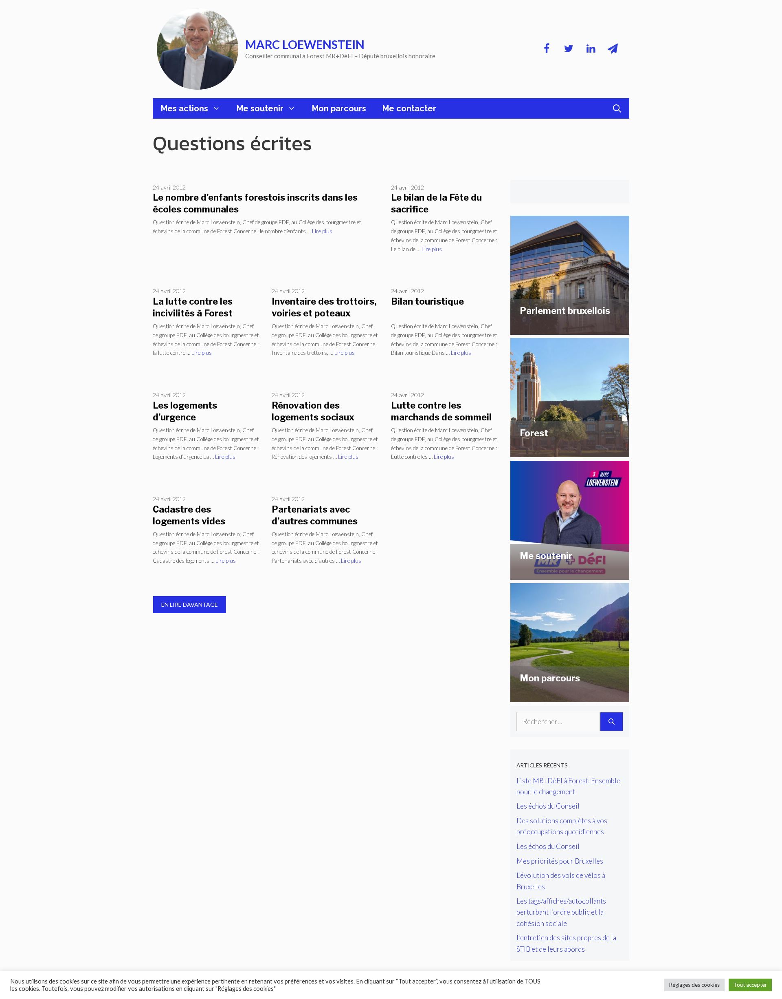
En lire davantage (189, 604)
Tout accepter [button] (750, 984)
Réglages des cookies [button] (694, 984)
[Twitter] (568, 49)
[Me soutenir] (569, 574)
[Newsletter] (612, 49)
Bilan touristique (427, 301)
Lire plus (322, 231)
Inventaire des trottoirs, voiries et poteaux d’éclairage (324, 313)
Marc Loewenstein (305, 44)
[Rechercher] (611, 722)
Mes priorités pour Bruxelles (559, 861)
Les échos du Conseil (548, 806)
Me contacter (409, 108)
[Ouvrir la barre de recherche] (617, 108)
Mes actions (184, 108)
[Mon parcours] (569, 696)
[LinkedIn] (590, 49)
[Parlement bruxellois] (569, 329)
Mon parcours (339, 108)
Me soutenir (260, 108)
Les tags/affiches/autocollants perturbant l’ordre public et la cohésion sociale (561, 912)
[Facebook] (546, 49)
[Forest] (569, 451)
